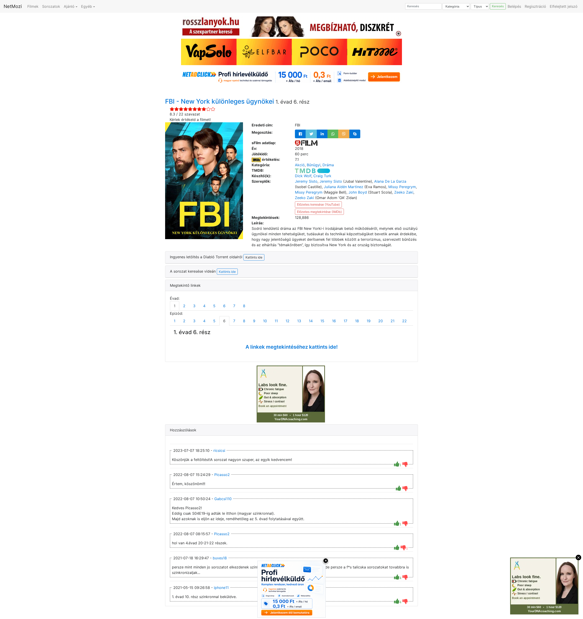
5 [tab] (214, 306)
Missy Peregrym (402, 186)
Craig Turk (322, 176)
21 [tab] (392, 321)
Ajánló (69, 6)
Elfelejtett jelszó (564, 6)
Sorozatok (51, 6)
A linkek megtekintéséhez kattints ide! (291, 347)
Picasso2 (222, 474)
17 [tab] (345, 321)
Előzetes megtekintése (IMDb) (319, 212)
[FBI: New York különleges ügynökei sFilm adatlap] (306, 143)
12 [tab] (287, 321)
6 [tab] (224, 306)
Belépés (514, 6)
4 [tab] (204, 306)
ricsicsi (219, 450)
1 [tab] (174, 306)
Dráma (328, 165)
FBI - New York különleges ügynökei (220, 101)
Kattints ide (227, 272)
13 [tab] (299, 321)
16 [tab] (334, 321)
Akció (300, 165)
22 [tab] (404, 321)
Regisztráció (535, 6)
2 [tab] (184, 306)
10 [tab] (265, 321)
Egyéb (86, 6)
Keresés (498, 6)
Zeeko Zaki (403, 192)
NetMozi (13, 6)
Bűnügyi (313, 165)
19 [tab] (369, 321)
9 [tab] (254, 321)
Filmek (32, 6)
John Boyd (357, 192)
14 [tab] (311, 321)
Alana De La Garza (390, 181)
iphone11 (221, 587)
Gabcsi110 (223, 498)
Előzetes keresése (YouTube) (318, 204)
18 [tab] (357, 321)
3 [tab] (194, 306)
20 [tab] (380, 321)
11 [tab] (276, 321)
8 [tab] (244, 306)
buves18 (220, 558)
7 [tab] (234, 306)
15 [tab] (322, 321)
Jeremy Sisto (306, 181)
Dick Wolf (303, 176)
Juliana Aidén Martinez (343, 186)
